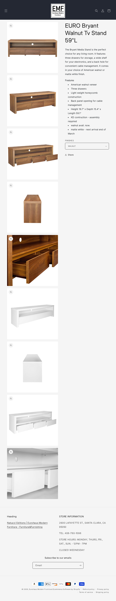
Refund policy (88, 589)
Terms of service (86, 592)
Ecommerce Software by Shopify (66, 589)
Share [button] (71, 155)
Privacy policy (103, 589)
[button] (6, 11)
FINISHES (69, 140)
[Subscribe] (80, 565)
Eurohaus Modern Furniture (40, 589)
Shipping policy (102, 592)
